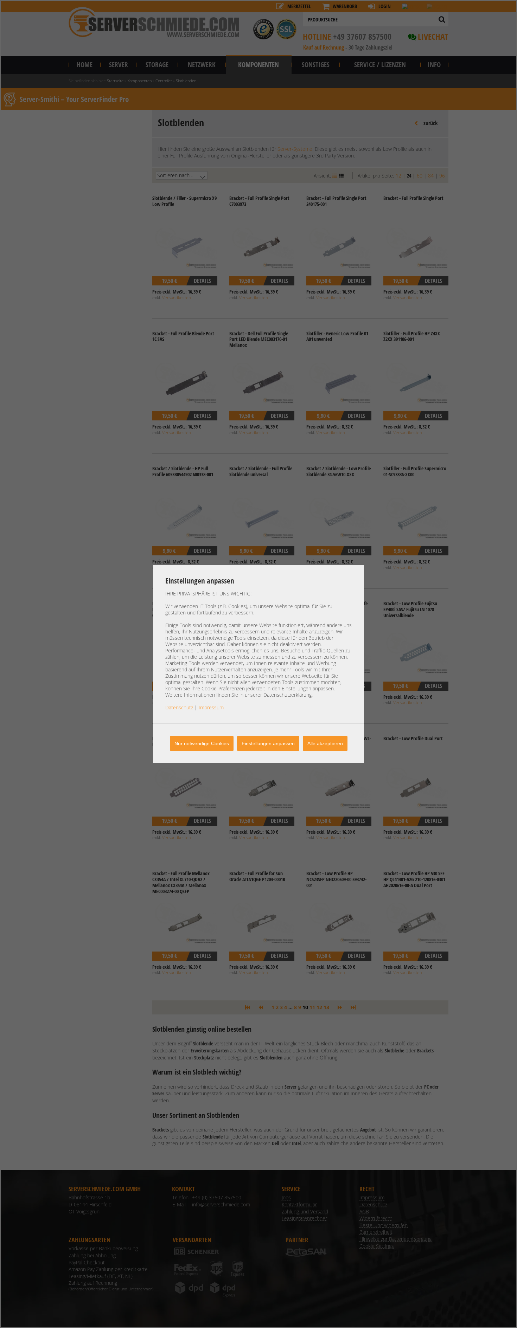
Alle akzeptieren (325, 743)
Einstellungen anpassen (268, 743)
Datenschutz (179, 707)
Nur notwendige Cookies (201, 743)
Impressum (211, 707)
